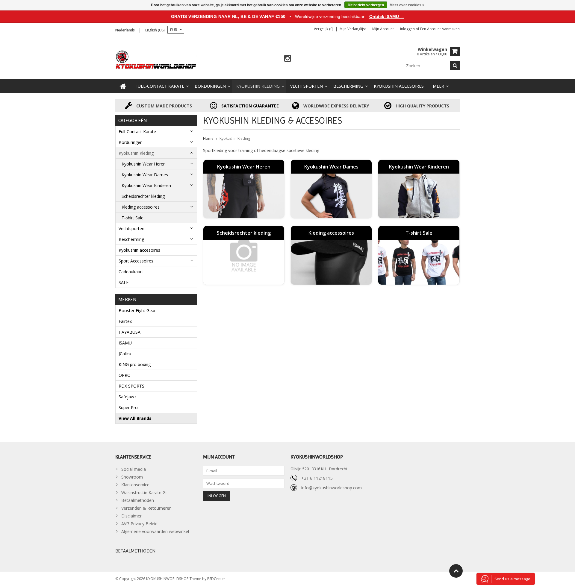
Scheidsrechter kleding (143, 196)
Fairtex (125, 321)
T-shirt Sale (132, 218)
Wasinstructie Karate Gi (144, 492)
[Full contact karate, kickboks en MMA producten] (156, 59)
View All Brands (135, 418)
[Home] (123, 86)
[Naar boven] (456, 571)
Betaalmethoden (137, 500)
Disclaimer (131, 516)
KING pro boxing (135, 364)
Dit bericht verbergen (366, 5)
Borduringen (210, 86)
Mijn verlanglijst (353, 28)
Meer (438, 86)
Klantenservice (135, 485)
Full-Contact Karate (159, 86)
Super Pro (128, 407)
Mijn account (383, 28)
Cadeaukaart (131, 271)
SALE (123, 282)
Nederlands (125, 30)
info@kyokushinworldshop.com (331, 488)
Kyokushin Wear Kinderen (146, 185)
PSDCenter (216, 578)
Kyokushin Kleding (258, 86)
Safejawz (127, 397)
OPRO (125, 375)
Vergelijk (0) (323, 28)
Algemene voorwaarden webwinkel (155, 531)
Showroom (132, 477)
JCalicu (125, 353)
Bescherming (348, 86)
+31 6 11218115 (317, 478)
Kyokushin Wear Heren (144, 164)
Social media (133, 469)
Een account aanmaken (440, 28)
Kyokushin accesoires (399, 86)
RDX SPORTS (131, 386)
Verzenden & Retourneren (146, 508)
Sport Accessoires (136, 261)
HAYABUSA (129, 332)
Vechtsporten (306, 86)
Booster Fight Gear (137, 310)
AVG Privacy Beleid (139, 523)
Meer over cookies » (407, 5)
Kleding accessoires (141, 207)
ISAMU (125, 343)
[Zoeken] (455, 65)
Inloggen (408, 28)
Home (208, 138)
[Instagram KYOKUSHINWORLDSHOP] (287, 58)
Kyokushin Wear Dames (145, 174)
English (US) (154, 30)
